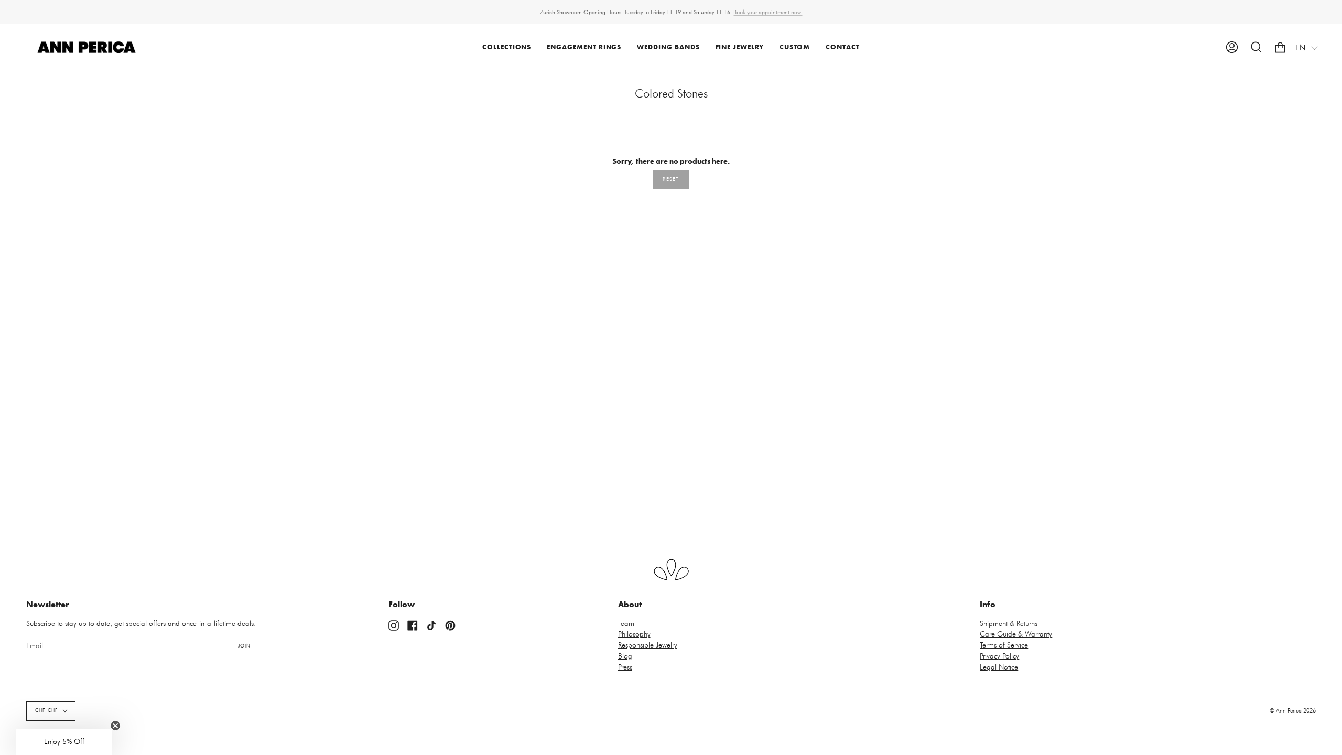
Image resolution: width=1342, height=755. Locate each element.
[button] (506, 47)
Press (625, 667)
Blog (625, 656)
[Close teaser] (115, 725)
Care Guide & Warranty (1016, 634)
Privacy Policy (999, 656)
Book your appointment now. (767, 12)
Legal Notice (999, 667)
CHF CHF (46, 710)
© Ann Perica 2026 (1293, 711)
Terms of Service (1004, 645)
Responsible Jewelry (647, 645)
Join (244, 646)
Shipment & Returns (1008, 624)
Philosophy (634, 634)
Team (626, 624)
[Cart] (1280, 47)
